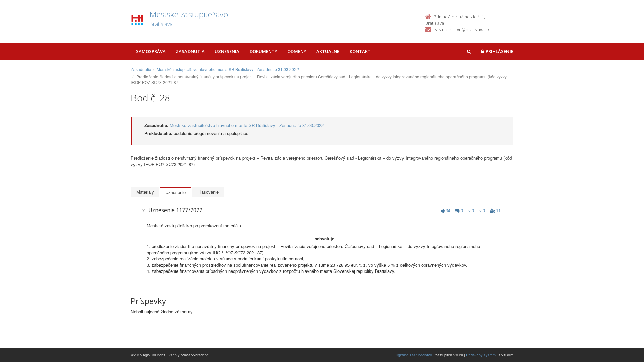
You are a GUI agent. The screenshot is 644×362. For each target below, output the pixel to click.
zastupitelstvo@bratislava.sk (461, 29)
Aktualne (327, 51)
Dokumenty (263, 51)
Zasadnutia (190, 51)
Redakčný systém (481, 354)
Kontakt (360, 51)
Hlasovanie (208, 192)
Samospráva (151, 51)
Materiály (145, 192)
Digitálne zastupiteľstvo (413, 354)
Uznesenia (227, 51)
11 (498, 210)
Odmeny (296, 51)
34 (448, 210)
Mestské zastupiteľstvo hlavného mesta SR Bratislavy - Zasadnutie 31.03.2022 (228, 69)
